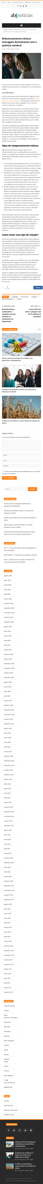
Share (38, 288)
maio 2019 (7, 918)
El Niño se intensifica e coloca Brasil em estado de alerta (25, 1166)
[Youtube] (23, 6)
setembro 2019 (9, 900)
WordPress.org (9, 1115)
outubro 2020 (8, 858)
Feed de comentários (11, 1110)
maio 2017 (7, 978)
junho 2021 (7, 839)
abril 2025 (7, 645)
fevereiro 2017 (8, 992)
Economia (7, 1022)
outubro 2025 (8, 617)
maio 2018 (7, 932)
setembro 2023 (9, 724)
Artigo (6, 1062)
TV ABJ (6, 1080)
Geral (12, 49)
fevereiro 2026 (8, 603)
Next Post (34, 306)
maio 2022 (7, 793)
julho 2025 (7, 631)
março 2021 (8, 853)
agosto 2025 (8, 627)
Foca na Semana (9, 1083)
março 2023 (8, 751)
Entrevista (7, 1031)
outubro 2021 (8, 821)
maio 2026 (7, 590)
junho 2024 (7, 687)
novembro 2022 (9, 765)
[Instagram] (26, 6)
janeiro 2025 (8, 659)
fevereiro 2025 (8, 654)
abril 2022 (7, 798)
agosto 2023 (8, 728)
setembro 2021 (9, 826)
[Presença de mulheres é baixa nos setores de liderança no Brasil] (10, 1155)
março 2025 (8, 650)
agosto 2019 (8, 904)
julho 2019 (7, 909)
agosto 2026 (8, 576)
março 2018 (8, 941)
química (34, 297)
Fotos (8, 2)
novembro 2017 (9, 955)
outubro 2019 (8, 895)
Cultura (11, 29)
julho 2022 (7, 784)
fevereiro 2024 (8, 705)
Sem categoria (8, 1075)
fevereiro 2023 (8, 756)
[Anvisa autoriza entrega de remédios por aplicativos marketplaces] (10, 1144)
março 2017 (8, 988)
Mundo (6, 1055)
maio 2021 (7, 844)
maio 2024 (7, 691)
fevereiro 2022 (8, 807)
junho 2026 (7, 585)
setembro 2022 (9, 775)
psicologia (25, 297)
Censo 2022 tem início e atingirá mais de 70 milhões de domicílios (33, 313)
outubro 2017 (8, 960)
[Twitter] (20, 6)
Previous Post (9, 306)
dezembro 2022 (9, 761)
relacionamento (8, 299)
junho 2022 (7, 789)
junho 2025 (7, 636)
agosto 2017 (8, 969)
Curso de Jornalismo (17, 2)
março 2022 (8, 802)
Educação (7, 1027)
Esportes (7, 1036)
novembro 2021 (9, 816)
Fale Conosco (36, 2)
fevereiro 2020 (8, 881)
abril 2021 (7, 849)
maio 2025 (7, 640)
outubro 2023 (8, 719)
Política (6, 1045)
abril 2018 (7, 937)
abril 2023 (7, 747)
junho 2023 (7, 738)
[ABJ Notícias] (21, 16)
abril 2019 (7, 923)
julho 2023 (7, 733)
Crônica (6, 1071)
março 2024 (8, 701)
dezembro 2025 (9, 608)
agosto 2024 (8, 682)
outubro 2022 (8, 770)
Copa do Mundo (9, 1006)
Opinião (6, 1059)
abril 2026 (7, 594)
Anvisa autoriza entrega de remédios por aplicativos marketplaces (17, 359)
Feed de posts (8, 1105)
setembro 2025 (9, 622)
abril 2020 (7, 872)
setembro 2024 (9, 677)
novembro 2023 (9, 714)
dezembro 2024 (9, 664)
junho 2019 (7, 913)
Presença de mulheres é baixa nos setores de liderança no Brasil (24, 1155)
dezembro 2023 (9, 710)
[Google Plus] (19, 1130)
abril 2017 (7, 983)
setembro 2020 (9, 863)
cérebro (15, 297)
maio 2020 (7, 867)
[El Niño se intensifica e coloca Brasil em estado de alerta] (10, 1166)
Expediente (28, 2)
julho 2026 (7, 580)
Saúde (17, 49)
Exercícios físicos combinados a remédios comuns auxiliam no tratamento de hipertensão (9, 315)
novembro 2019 (9, 890)
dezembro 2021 (9, 812)
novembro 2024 (9, 668)
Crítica (6, 1066)
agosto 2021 (8, 830)
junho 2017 (7, 974)
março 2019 (8, 927)
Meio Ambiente (9, 1041)
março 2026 (8, 599)
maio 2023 (7, 742)
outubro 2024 (8, 673)
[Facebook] (17, 6)
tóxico (19, 299)
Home (4, 2)
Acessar (6, 1101)
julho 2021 (7, 835)
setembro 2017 (9, 964)
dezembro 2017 (9, 950)
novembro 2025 (9, 613)
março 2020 (8, 876)
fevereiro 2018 (8, 946)
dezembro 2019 (9, 886)
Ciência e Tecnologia (10, 1017)
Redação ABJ (8, 1087)
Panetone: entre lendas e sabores (26, 555)
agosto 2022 (8, 779)
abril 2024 (7, 696)
